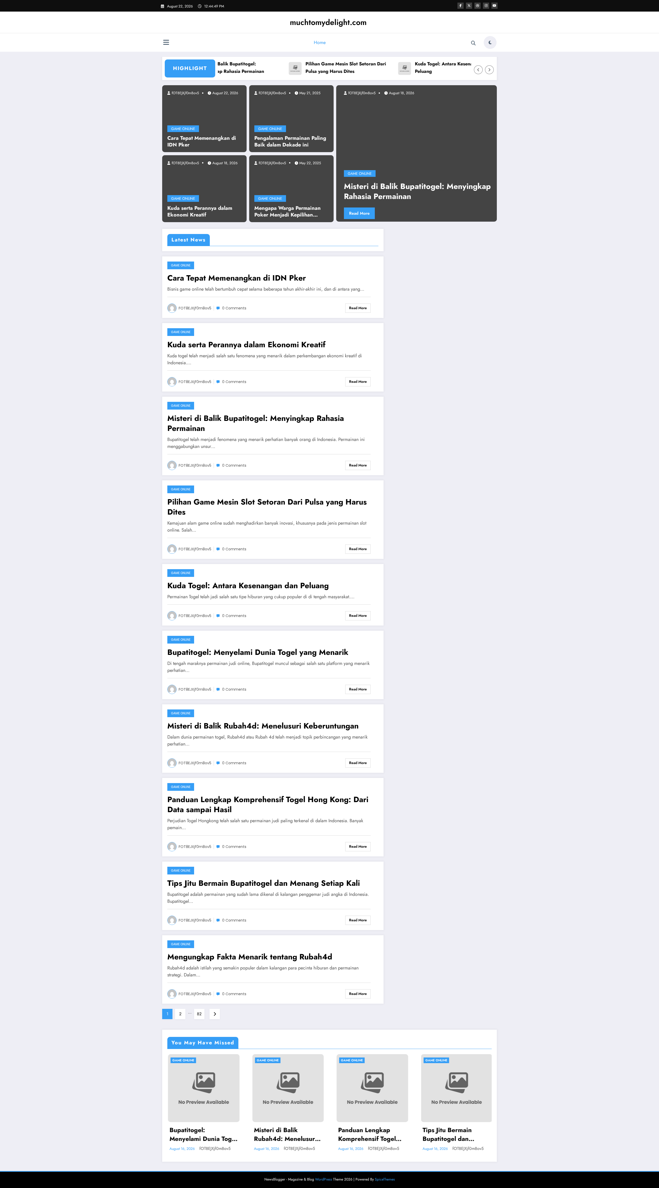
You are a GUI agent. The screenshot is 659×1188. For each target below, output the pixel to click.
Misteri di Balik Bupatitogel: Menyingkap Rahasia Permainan (255, 423)
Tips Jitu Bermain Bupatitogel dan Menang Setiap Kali (263, 883)
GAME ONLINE (183, 128)
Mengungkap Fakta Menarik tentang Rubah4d (249, 957)
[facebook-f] (460, 6)
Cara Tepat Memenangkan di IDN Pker (201, 141)
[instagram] (486, 6)
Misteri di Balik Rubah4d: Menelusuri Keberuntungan (263, 726)
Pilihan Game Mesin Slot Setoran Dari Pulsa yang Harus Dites (315, 67)
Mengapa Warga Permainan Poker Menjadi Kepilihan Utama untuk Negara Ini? (287, 211)
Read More (373, 213)
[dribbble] (477, 6)
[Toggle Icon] (166, 43)
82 (199, 1014)
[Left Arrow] (478, 70)
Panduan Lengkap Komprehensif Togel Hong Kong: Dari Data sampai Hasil (267, 804)
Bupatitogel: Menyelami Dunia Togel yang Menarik (257, 652)
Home (320, 42)
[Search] (473, 43)
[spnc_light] (490, 42)
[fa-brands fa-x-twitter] (469, 6)
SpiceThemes (385, 1179)
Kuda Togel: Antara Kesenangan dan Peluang (424, 67)
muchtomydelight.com (328, 22)
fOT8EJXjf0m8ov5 (185, 93)
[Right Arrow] (489, 70)
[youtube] (494, 6)
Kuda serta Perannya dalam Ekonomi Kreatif (199, 211)
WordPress (323, 1179)
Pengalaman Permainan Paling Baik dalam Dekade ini (290, 141)
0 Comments (234, 308)
